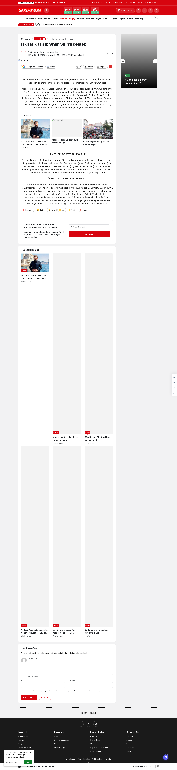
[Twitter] (88, 724)
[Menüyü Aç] (46, 10)
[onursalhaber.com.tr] (30, 10)
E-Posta (72, 680)
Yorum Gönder (29, 697)
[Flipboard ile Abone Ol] (50, 67)
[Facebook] (81, 724)
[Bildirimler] (156, 10)
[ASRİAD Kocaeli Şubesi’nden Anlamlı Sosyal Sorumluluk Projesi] (35, 541)
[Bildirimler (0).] (174, 393)
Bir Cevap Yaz (30, 648)
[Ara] (138, 10)
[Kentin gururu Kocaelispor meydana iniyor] (99, 541)
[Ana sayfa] (20, 18)
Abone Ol (89, 234)
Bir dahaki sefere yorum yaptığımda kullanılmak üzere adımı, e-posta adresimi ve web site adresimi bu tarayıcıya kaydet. (66, 691)
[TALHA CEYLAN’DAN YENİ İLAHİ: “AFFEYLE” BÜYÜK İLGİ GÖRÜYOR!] (35, 134)
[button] (144, 10)
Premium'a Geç (127, 10)
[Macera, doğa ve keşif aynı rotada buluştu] (67, 134)
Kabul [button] (28, 762)
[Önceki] (36, 24)
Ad (23, 680)
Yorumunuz (33, 658)
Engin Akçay (33, 52)
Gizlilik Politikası (11, 762)
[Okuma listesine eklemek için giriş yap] (111, 67)
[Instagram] (96, 724)
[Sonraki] (39, 24)
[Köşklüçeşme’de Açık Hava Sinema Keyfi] (98, 134)
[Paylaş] (157, 766)
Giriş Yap (45, 697)
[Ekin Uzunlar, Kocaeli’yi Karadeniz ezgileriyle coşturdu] (67, 541)
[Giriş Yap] (150, 10)
